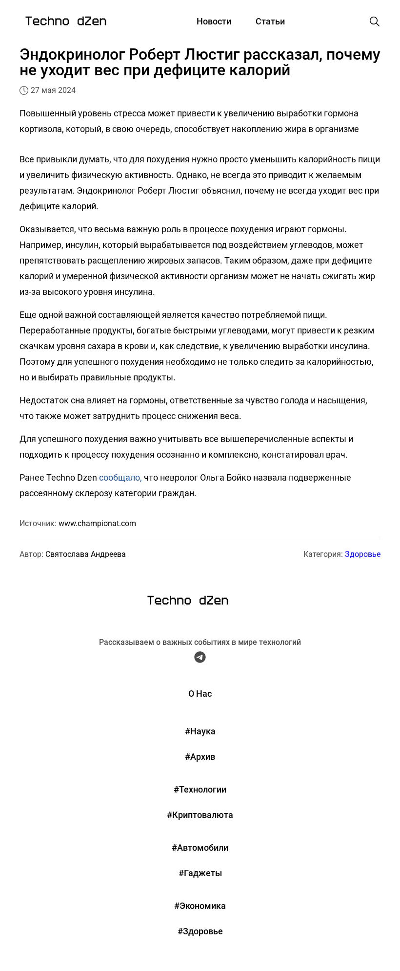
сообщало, (120, 477)
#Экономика (200, 906)
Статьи (270, 21)
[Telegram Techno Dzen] (200, 659)
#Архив (200, 756)
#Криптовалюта (200, 815)
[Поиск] (374, 21)
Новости (214, 21)
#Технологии (200, 789)
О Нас (200, 693)
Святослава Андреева (85, 554)
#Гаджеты (200, 873)
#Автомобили (200, 847)
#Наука (200, 731)
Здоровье (362, 554)
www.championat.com (97, 523)
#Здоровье (200, 931)
